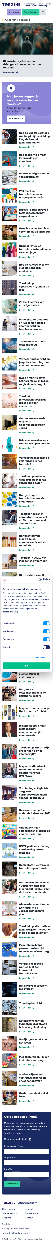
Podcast (29, 1209)
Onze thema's (30, 12)
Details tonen (39, 658)
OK (26, 666)
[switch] (46, 631)
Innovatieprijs (32, 1213)
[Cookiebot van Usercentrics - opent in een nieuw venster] (39, 580)
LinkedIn (24, 1139)
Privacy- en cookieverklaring (16, 1229)
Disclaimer (7, 1224)
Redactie (6, 1218)
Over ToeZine (8, 1209)
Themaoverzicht (10, 1213)
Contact (29, 1218)
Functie (8, 1169)
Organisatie (10, 1157)
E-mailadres (14, 1146)
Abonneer (15, 13)
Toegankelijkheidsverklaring (16, 1233)
